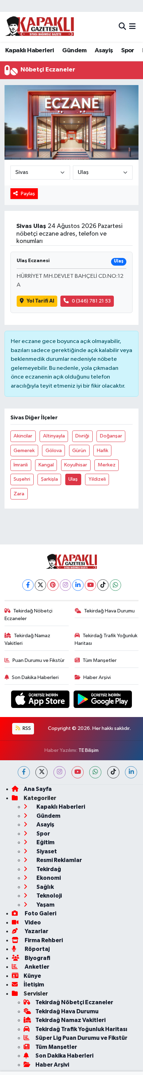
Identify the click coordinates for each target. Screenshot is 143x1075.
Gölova (53, 450)
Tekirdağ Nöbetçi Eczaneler (29, 614)
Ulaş (73, 479)
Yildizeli (97, 479)
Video (32, 922)
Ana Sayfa (38, 789)
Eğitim (44, 842)
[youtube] (78, 772)
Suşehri (22, 479)
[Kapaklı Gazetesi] (40, 26)
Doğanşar (111, 436)
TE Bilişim (88, 750)
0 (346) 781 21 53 (91, 301)
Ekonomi (48, 878)
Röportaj (37, 949)
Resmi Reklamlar (58, 860)
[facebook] (24, 772)
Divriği (82, 436)
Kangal (46, 464)
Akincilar (23, 436)
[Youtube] (90, 585)
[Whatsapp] (115, 585)
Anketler (36, 967)
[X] (40, 585)
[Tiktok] (103, 585)
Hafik (102, 450)
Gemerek (24, 450)
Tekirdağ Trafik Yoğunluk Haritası (106, 639)
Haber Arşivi (97, 677)
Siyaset (46, 851)
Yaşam (44, 905)
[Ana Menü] (132, 27)
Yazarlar (36, 931)
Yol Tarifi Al (40, 301)
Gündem (74, 50)
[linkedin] (131, 772)
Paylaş (28, 193)
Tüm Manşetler (100, 660)
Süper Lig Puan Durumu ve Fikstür (81, 1038)
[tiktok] (113, 772)
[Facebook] (28, 585)
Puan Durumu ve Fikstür (38, 660)
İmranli (21, 464)
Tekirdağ (48, 869)
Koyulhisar (75, 464)
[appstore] (41, 701)
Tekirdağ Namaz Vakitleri (28, 639)
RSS (26, 728)
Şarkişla (49, 479)
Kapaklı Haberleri (29, 50)
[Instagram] (65, 585)
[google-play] (103, 701)
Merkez (107, 464)
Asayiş (104, 50)
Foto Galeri (40, 913)
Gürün (79, 450)
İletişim (34, 985)
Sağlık (44, 887)
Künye (32, 976)
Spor (127, 50)
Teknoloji (48, 896)
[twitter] (41, 772)
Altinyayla (54, 436)
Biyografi (37, 958)
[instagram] (59, 772)
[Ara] (122, 27)
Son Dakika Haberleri (35, 677)
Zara (19, 493)
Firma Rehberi (43, 940)
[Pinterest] (53, 585)
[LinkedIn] (78, 585)
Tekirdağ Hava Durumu (109, 610)
